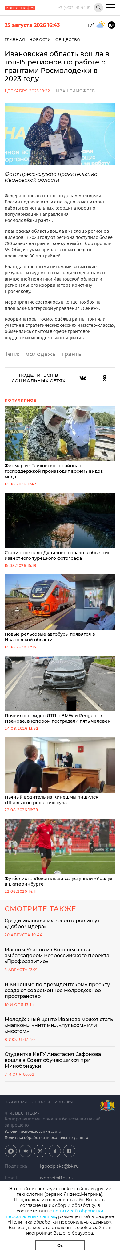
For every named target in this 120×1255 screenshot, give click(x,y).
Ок (60, 1245)
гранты (72, 353)
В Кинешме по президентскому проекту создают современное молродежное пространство (57, 990)
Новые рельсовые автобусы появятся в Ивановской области (50, 636)
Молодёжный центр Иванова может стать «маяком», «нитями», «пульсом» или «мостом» (59, 1025)
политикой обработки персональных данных (54, 1213)
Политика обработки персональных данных (46, 1137)
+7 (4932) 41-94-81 (74, 8)
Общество (67, 39)
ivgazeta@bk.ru (56, 1178)
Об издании (16, 1102)
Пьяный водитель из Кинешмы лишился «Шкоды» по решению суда (51, 799)
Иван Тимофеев (75, 91)
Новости (40, 39)
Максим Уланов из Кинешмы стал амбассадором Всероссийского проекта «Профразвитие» (57, 955)
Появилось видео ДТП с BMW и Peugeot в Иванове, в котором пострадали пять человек (57, 718)
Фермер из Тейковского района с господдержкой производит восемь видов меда (54, 471)
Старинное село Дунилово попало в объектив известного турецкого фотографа (58, 555)
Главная (15, 39)
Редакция (63, 1102)
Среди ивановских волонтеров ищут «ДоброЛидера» (52, 923)
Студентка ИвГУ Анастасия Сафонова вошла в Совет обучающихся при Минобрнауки (53, 1060)
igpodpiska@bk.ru (59, 1166)
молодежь (40, 353)
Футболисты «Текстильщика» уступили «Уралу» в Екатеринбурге (58, 881)
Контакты (40, 1102)
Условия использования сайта (33, 1131)
